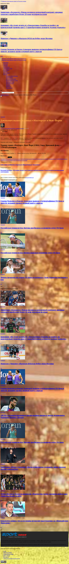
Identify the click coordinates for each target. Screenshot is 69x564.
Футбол (5, 64)
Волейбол (6, 70)
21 (1, 208)
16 (1, 368)
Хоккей (5, 65)
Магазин (5, 62)
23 (1, 284)
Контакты (6, 557)
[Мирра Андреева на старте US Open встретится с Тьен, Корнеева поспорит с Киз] (13, 273)
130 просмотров (5, 128)
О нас (4, 551)
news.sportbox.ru (12, 155)
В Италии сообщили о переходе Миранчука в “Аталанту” (20, 165)
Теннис (5, 71)
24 (1, 500)
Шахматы (8, 86)
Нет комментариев (18, 128)
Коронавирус (9, 77)
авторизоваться (29, 177)
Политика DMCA (7, 552)
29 (1, 232)
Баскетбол (6, 67)
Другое (5, 74)
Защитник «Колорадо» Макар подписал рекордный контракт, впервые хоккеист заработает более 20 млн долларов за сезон (32, 13)
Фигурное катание (11, 79)
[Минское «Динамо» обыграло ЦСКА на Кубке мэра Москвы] (4, 35)
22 (1, 257)
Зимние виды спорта (12, 76)
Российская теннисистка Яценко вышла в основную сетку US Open (30, 253)
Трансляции (9, 88)
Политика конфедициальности (11, 558)
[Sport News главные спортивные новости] (14, 537)
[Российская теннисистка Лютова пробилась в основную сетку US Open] (13, 223)
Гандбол (8, 85)
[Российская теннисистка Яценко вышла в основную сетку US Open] (13, 248)
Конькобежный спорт (12, 80)
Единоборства (7, 68)
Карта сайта (6, 555)
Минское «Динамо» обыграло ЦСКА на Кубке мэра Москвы (26, 38)
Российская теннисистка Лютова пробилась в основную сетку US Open (32, 228)
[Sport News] (13, 1)
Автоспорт (6, 73)
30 (1, 474)
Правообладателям (8, 554)
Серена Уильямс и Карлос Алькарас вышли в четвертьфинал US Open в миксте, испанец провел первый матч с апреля (31, 50)
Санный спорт (10, 83)
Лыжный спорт (10, 82)
